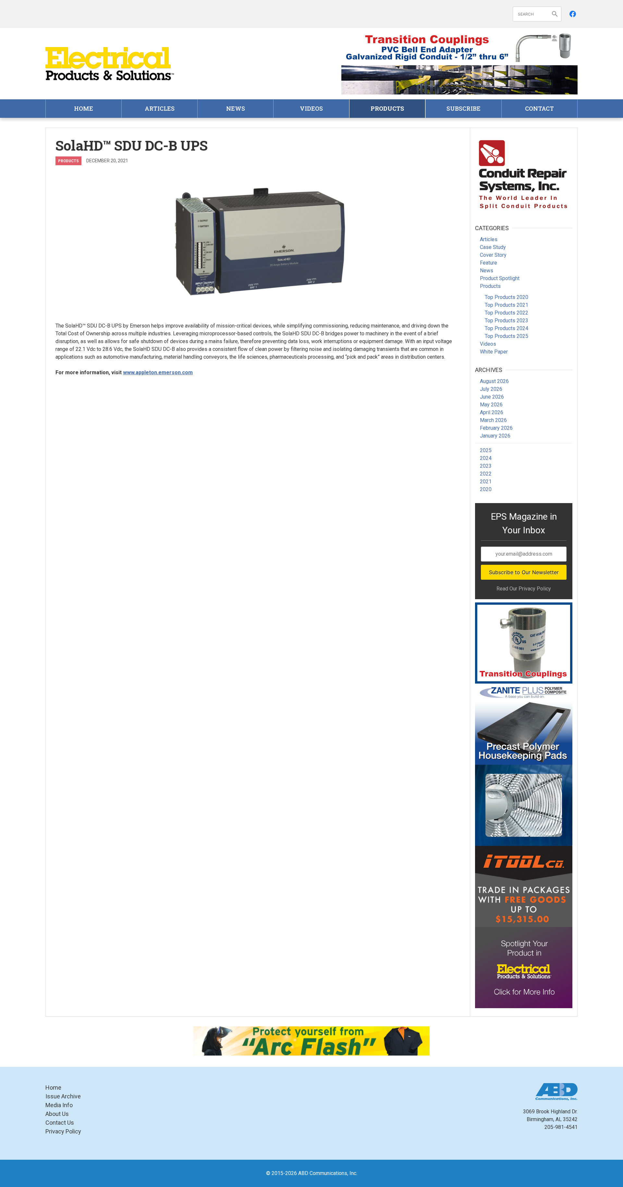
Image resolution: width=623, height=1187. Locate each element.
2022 (486, 474)
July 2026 (491, 389)
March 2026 (493, 420)
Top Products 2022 (506, 313)
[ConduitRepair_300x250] (523, 173)
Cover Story (493, 255)
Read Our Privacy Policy (523, 589)
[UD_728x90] (459, 79)
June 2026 (492, 397)
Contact (539, 108)
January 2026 (495, 436)
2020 (486, 489)
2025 (486, 450)
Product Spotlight (499, 278)
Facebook (573, 14)
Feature (488, 263)
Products (387, 108)
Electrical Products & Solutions (110, 63)
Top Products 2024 (506, 328)
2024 (486, 458)
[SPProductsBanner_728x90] (459, 47)
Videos (311, 108)
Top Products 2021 (506, 305)
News (235, 108)
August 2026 (494, 381)
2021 (486, 481)
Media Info (59, 1105)
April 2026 (491, 412)
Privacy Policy (63, 1131)
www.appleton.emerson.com (158, 372)
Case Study (493, 247)
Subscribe (463, 108)
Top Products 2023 (506, 320)
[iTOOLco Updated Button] (523, 886)
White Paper (494, 352)
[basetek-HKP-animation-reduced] (523, 724)
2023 (486, 466)
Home (83, 108)
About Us (57, 1113)
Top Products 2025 (506, 336)
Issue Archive (63, 1096)
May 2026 (491, 405)
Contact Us (59, 1122)
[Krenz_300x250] (523, 805)
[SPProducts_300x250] (523, 643)
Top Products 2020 (506, 297)
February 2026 (496, 428)
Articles (160, 108)
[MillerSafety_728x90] (311, 1041)
